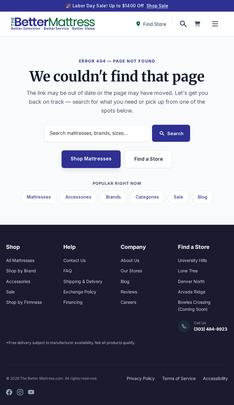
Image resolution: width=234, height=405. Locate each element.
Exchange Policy (79, 291)
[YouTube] (31, 392)
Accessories (78, 196)
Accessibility (215, 378)
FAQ (67, 270)
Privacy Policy (141, 378)
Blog (202, 196)
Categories (147, 196)
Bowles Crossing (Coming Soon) (194, 305)
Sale (178, 196)
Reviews (129, 291)
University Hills (192, 260)
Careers (128, 302)
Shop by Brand (21, 270)
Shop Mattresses (91, 159)
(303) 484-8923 (210, 329)
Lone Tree (188, 270)
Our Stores (131, 270)
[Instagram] (20, 392)
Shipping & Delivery (82, 281)
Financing (73, 302)
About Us (130, 260)
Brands (113, 196)
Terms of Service (179, 378)
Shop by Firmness (24, 302)
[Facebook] (9, 392)
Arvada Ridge (191, 291)
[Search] (183, 23)
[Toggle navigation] (215, 23)
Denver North (191, 281)
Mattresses (39, 196)
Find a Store (148, 159)
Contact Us (74, 260)
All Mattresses (20, 260)
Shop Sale (157, 5)
